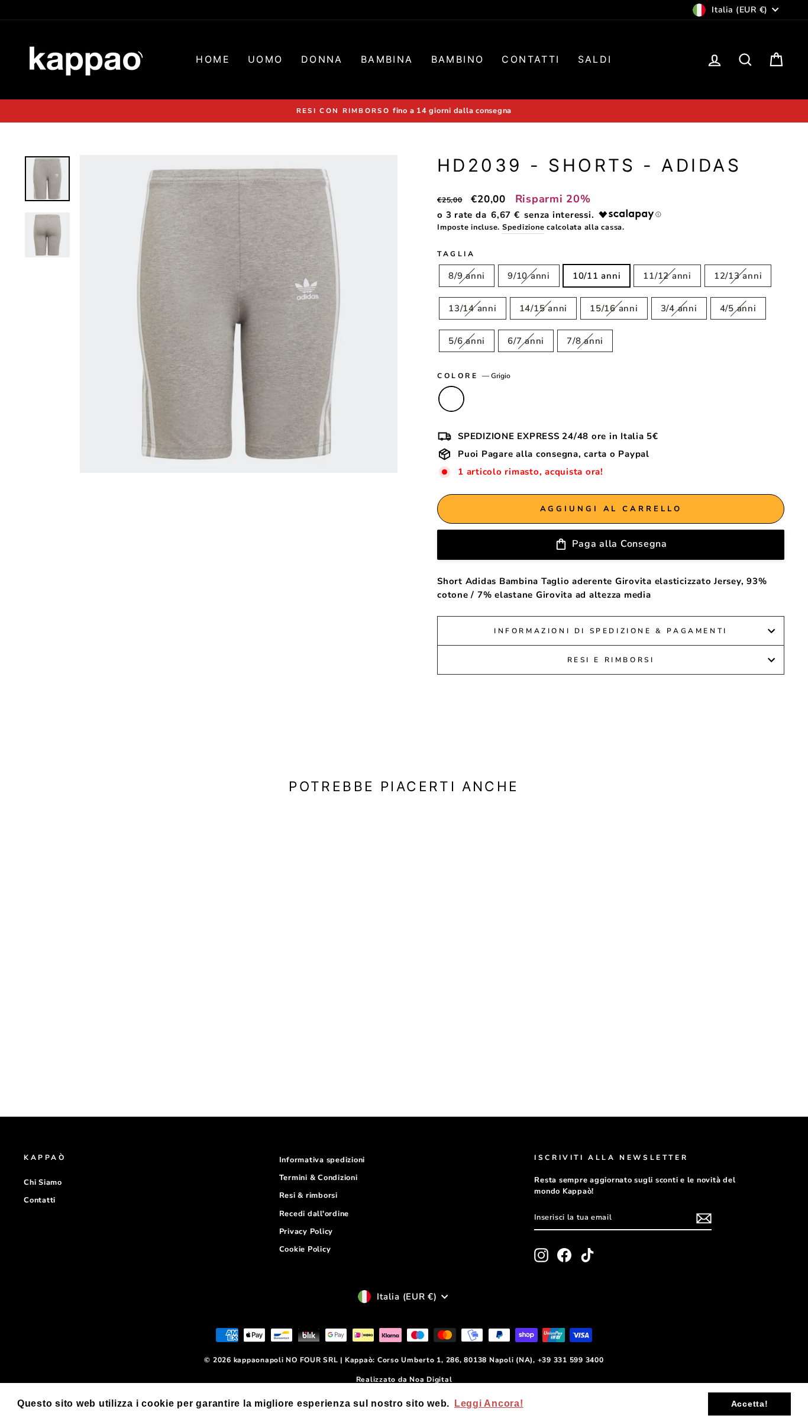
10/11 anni (597, 276)
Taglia (456, 254)
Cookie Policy (305, 1249)
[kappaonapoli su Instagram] (541, 1255)
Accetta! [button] (749, 1403)
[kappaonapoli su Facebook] (564, 1255)
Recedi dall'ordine (314, 1213)
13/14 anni (472, 308)
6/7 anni (526, 341)
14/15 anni (543, 308)
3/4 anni (679, 308)
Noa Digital (430, 1379)
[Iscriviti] (704, 1218)
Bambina (387, 59)
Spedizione (523, 227)
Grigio (451, 399)
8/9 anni (466, 276)
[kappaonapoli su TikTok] (587, 1255)
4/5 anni (738, 308)
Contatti (531, 59)
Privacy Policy (306, 1231)
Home (213, 59)
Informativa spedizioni (322, 1160)
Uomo (265, 59)
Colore (473, 376)
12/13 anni (738, 276)
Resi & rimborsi (308, 1195)
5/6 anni (466, 341)
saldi (595, 59)
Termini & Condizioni (318, 1177)
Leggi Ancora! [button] (488, 1403)
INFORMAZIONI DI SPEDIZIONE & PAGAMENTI (611, 631)
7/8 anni (585, 341)
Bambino (457, 59)
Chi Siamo (43, 1182)
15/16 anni (614, 308)
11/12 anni (667, 276)
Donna (322, 59)
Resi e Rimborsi (611, 660)
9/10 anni (529, 276)
